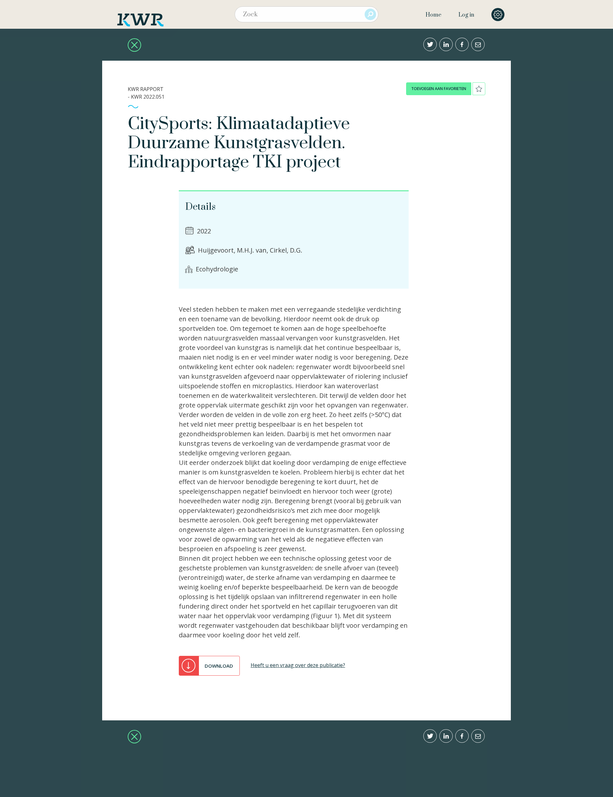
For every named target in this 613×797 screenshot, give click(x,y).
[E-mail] (478, 44)
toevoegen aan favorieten (438, 88)
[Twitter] (430, 44)
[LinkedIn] (446, 44)
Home (433, 15)
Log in (466, 15)
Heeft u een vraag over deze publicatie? (298, 665)
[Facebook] (462, 44)
